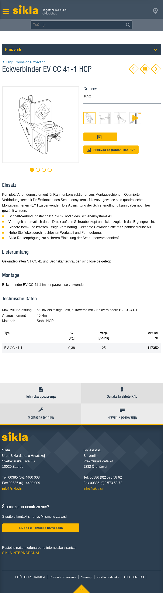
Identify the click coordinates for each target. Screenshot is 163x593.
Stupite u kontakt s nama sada (41, 527)
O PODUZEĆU (134, 577)
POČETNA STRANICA (30, 577)
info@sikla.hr (12, 488)
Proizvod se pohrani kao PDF (114, 149)
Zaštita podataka (108, 577)
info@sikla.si (93, 488)
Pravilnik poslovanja (63, 577)
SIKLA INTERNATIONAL (21, 553)
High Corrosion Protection (25, 62)
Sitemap (86, 577)
